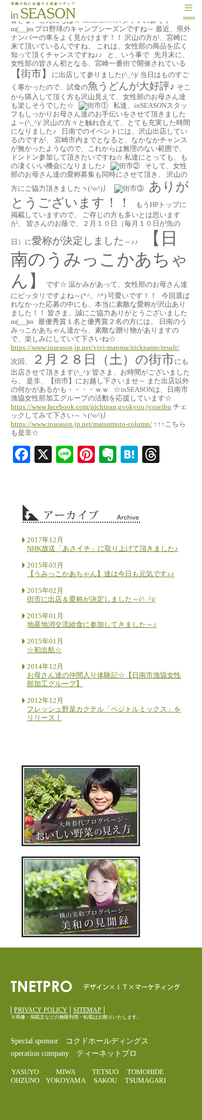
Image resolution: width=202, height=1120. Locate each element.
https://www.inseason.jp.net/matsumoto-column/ (81, 424)
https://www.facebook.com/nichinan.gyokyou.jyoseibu (91, 407)
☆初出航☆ (44, 650)
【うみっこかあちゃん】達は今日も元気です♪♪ (101, 574)
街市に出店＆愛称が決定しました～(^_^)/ (91, 599)
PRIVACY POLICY (40, 1010)
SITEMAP (87, 1010)
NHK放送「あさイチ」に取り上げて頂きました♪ (102, 548)
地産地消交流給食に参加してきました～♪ (92, 624)
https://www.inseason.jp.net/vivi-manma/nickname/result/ (95, 347)
